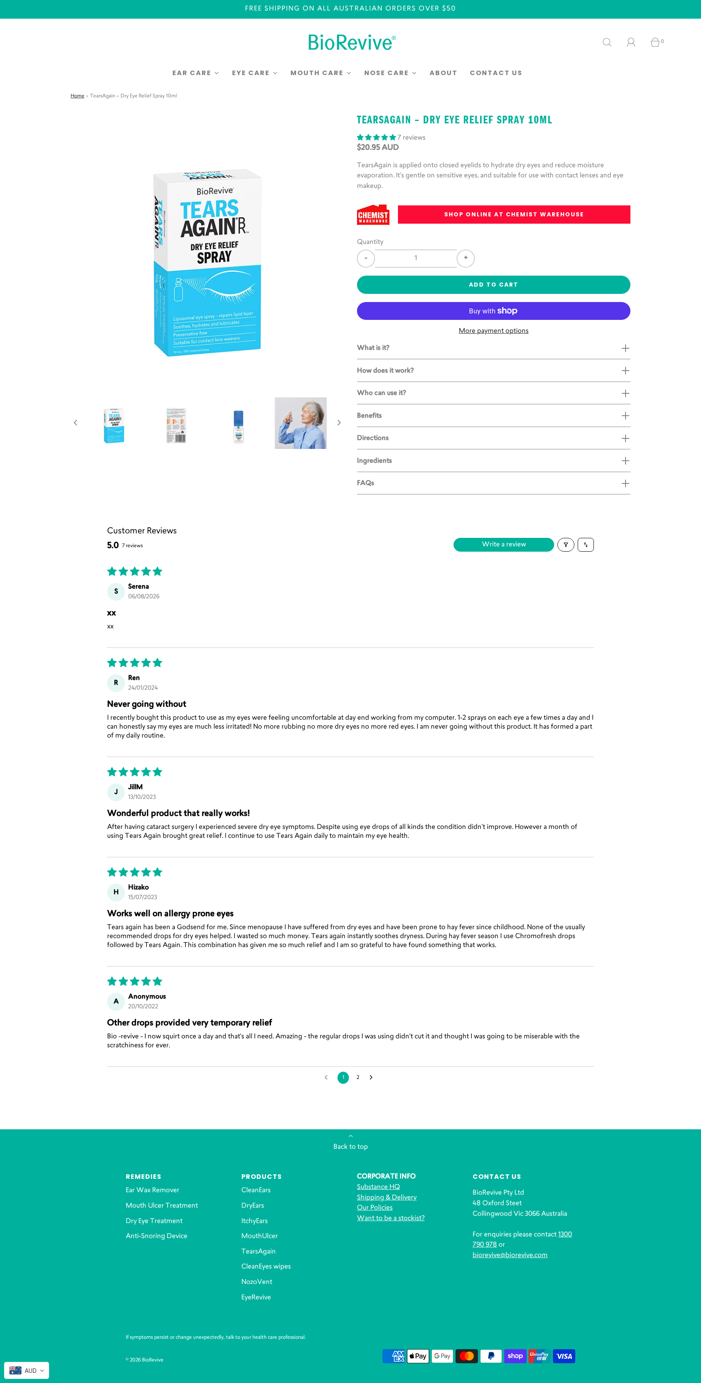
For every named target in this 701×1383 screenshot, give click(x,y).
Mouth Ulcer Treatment (162, 1206)
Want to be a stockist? (391, 1218)
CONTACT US (496, 73)
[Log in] (636, 42)
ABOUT (444, 73)
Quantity (370, 242)
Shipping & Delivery (387, 1198)
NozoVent (256, 1282)
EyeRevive (256, 1298)
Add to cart (493, 284)
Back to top (350, 1147)
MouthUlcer (259, 1236)
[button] (75, 423)
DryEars (252, 1206)
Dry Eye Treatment (154, 1221)
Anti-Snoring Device (156, 1236)
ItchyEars (254, 1221)
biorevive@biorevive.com (510, 1255)
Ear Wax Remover (152, 1190)
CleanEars (256, 1190)
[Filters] (565, 545)
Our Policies (375, 1208)
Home (77, 96)
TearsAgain (258, 1252)
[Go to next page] (373, 1077)
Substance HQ (378, 1187)
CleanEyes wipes (266, 1267)
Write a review (504, 545)
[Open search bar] (612, 42)
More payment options (494, 331)
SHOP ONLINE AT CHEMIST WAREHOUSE (514, 214)
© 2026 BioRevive (144, 1360)
